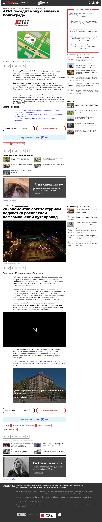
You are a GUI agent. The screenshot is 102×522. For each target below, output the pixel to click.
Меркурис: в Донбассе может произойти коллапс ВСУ (84, 117)
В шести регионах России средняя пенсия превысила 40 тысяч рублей (86, 104)
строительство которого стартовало (34, 364)
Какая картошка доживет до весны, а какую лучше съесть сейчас (86, 111)
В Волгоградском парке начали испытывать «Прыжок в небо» (53, 444)
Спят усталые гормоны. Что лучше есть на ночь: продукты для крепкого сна (83, 22)
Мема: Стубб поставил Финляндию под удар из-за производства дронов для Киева (83, 46)
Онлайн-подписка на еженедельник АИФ (29, 488)
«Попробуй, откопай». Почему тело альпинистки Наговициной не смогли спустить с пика (87, 65)
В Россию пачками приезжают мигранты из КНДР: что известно (85, 124)
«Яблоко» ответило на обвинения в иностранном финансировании (86, 131)
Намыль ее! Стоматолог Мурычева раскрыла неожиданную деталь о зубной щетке (86, 78)
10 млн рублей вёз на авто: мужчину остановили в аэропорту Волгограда (83, 30)
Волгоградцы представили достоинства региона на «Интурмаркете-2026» (19, 451)
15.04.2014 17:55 (7, 8)
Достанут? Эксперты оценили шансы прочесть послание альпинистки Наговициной (87, 230)
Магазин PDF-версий (76, 485)
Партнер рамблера (33, 514)
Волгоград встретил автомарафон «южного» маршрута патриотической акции (22, 445)
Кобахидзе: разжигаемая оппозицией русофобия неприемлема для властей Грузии (83, 38)
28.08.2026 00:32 (8, 206)
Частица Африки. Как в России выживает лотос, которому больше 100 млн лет (87, 243)
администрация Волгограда (11, 263)
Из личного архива (30, 61)
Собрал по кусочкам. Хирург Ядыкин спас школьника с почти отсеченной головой (87, 91)
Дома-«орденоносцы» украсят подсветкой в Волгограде (38, 391)
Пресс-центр (64, 485)
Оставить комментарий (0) (51, 128)
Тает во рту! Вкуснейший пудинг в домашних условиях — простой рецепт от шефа (86, 211)
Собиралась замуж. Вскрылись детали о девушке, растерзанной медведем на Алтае (86, 59)
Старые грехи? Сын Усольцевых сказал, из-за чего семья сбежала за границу (87, 237)
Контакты (19, 485)
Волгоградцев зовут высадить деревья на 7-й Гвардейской (20, 158)
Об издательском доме (50, 485)
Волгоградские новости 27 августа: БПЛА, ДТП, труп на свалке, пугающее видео (83, 14)
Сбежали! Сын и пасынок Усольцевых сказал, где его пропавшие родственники (87, 85)
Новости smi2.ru (9, 200)
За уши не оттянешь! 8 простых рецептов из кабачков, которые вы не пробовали (87, 72)
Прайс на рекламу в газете (32, 485)
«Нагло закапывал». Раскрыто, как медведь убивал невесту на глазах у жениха (87, 217)
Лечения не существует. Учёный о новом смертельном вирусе (86, 223)
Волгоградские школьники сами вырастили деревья (53, 158)
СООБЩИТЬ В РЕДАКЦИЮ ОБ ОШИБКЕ (55, 488)
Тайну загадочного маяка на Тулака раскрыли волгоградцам (53, 450)
